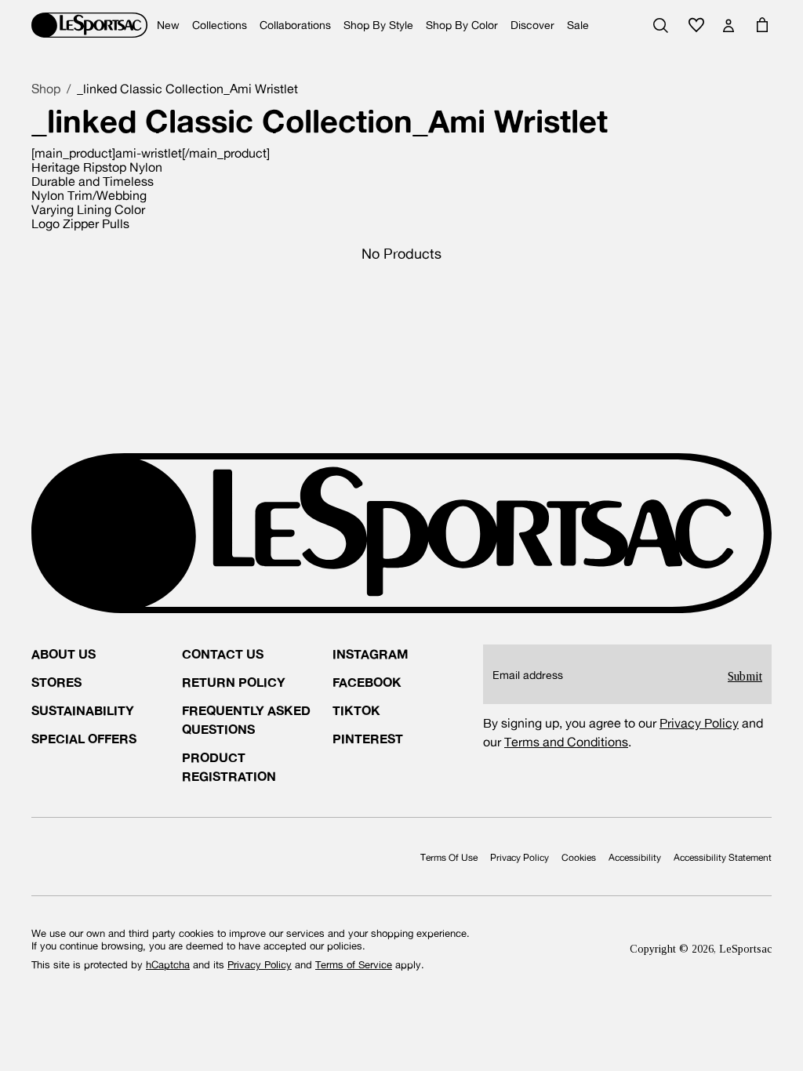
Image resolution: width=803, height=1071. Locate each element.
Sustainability (82, 710)
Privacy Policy (699, 723)
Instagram (370, 653)
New (168, 25)
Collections (219, 25)
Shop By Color (462, 25)
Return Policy (233, 681)
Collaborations (295, 25)
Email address (527, 675)
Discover (532, 25)
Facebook (367, 681)
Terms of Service (353, 965)
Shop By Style (378, 25)
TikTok (356, 710)
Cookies (578, 857)
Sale (578, 25)
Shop (45, 89)
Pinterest (367, 738)
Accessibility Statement (723, 857)
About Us (63, 653)
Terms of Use (449, 857)
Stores (56, 681)
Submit (745, 676)
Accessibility (635, 857)
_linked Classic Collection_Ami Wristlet (187, 89)
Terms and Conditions (566, 742)
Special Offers (83, 738)
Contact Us (222, 653)
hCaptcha (168, 965)
